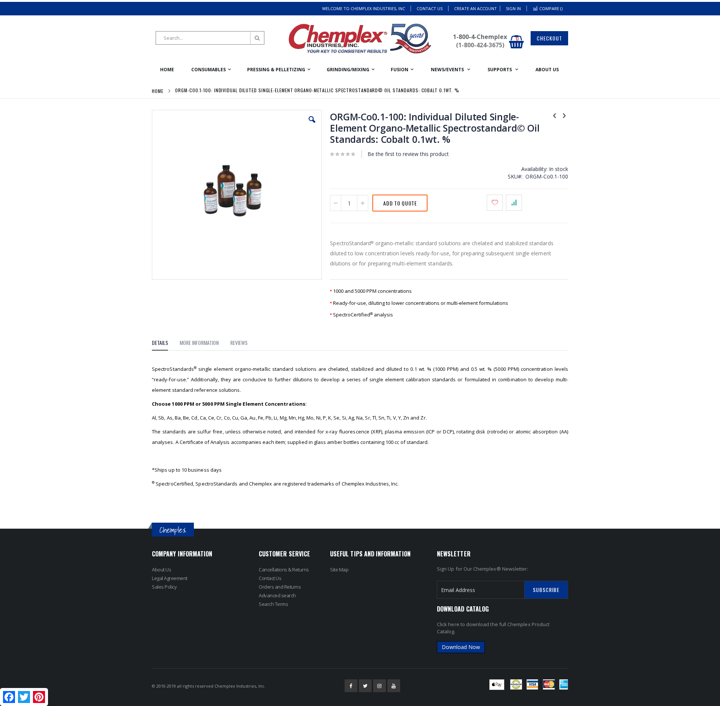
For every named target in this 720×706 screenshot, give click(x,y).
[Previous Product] (554, 115)
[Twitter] (365, 685)
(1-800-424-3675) (480, 45)
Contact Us (429, 8)
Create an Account (475, 8)
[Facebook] (351, 685)
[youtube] (393, 685)
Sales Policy (164, 586)
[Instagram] (379, 685)
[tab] (165, 343)
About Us (161, 569)
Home (158, 91)
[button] (312, 125)
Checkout (549, 38)
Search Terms (273, 604)
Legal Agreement (170, 578)
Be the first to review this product (408, 153)
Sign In (513, 8)
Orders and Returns (280, 586)
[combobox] (210, 38)
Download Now (461, 647)
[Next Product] (564, 115)
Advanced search (277, 595)
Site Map (339, 569)
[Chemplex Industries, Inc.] (360, 38)
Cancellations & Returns (284, 569)
